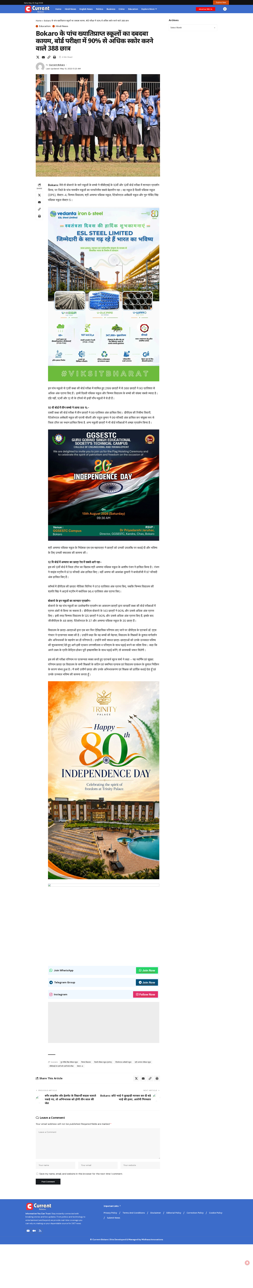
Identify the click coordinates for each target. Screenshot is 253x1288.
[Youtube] (28, 1230)
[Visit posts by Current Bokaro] (40, 66)
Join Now (148, 970)
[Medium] (34, 1230)
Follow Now (147, 994)
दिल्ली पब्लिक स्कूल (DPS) (103, 1062)
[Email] (43, 57)
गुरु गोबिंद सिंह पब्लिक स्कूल (69, 1062)
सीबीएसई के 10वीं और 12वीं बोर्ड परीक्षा (61, 1066)
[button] (221, 2)
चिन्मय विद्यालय (86, 1062)
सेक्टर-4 (80, 1066)
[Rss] (40, 1230)
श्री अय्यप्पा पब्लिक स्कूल (143, 1062)
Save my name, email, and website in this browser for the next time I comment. (81, 1173)
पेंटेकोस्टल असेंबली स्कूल (123, 1062)
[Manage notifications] (247, 1262)
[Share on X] (38, 57)
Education (45, 26)
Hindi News (62, 26)
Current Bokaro (57, 64)
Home (39, 20)
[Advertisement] (103, 1022)
